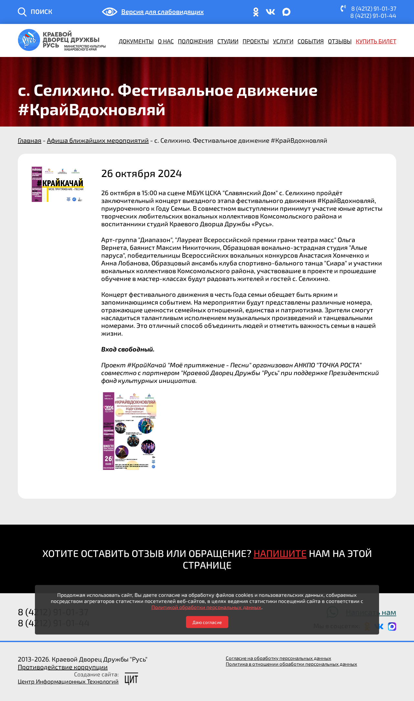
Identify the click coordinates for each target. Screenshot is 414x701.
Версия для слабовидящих (162, 11)
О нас (166, 41)
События (311, 41)
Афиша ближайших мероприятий (98, 140)
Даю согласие (207, 622)
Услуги (283, 41)
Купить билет (376, 41)
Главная (29, 140)
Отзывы (340, 41)
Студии (227, 41)
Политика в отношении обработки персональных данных (291, 664)
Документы (136, 41)
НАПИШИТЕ (280, 553)
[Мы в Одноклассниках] (255, 14)
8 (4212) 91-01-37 (373, 8)
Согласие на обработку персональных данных (278, 658)
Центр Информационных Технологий (68, 681)
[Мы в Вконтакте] (270, 14)
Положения (195, 41)
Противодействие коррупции (63, 667)
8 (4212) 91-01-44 (373, 15)
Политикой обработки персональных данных (206, 607)
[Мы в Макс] (286, 14)
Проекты (256, 41)
